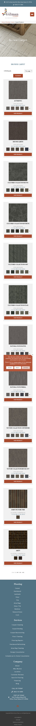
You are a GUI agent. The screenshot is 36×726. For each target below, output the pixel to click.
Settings (26, 367)
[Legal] (22, 108)
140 (17, 572)
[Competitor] (17, 435)
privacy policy (17, 362)
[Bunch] (13, 271)
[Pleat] (22, 271)
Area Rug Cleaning (17, 648)
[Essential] (13, 353)
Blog (17, 683)
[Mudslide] (18, 498)
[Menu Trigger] (32, 14)
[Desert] (13, 149)
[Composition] (22, 190)
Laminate (17, 594)
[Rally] (22, 435)
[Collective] (17, 190)
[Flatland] (27, 149)
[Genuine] (17, 108)
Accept (10, 367)
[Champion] (13, 435)
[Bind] (18, 253)
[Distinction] (27, 190)
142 (23, 572)
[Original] (27, 353)
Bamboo (17, 609)
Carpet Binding (17, 628)
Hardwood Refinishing (17, 644)
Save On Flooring (17, 677)
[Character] (13, 190)
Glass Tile (17, 606)
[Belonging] (18, 335)
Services (18, 620)
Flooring (8, 22)
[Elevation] (17, 149)
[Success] (27, 435)
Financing (17, 680)
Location (17, 671)
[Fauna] (22, 149)
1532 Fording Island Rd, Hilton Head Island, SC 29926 (19, 2)
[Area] (18, 130)
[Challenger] (18, 417)
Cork (17, 615)
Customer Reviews (17, 674)
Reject (17, 367)
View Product (18, 113)
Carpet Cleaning (17, 625)
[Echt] (13, 108)
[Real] (27, 108)
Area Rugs (17, 603)
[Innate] (22, 353)
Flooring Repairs (17, 640)
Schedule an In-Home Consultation (17, 656)
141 (20, 572)
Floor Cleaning (17, 636)
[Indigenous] (17, 353)
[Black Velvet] (20, 558)
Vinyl (17, 597)
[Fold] (17, 271)
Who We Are (17, 668)
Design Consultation (17, 652)
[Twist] (27, 271)
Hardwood (17, 591)
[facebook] (18, 706)
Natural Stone (17, 612)
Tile (17, 600)
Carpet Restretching (17, 632)
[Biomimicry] (18, 171)
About (17, 665)
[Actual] (18, 89)
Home (3, 22)
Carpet (12, 22)
